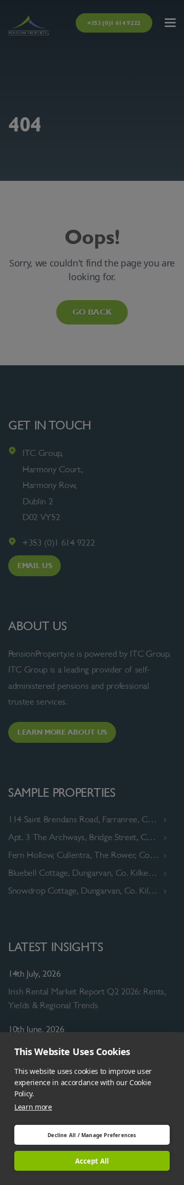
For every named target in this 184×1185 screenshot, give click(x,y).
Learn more (33, 1107)
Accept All (92, 1161)
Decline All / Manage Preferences (92, 1135)
